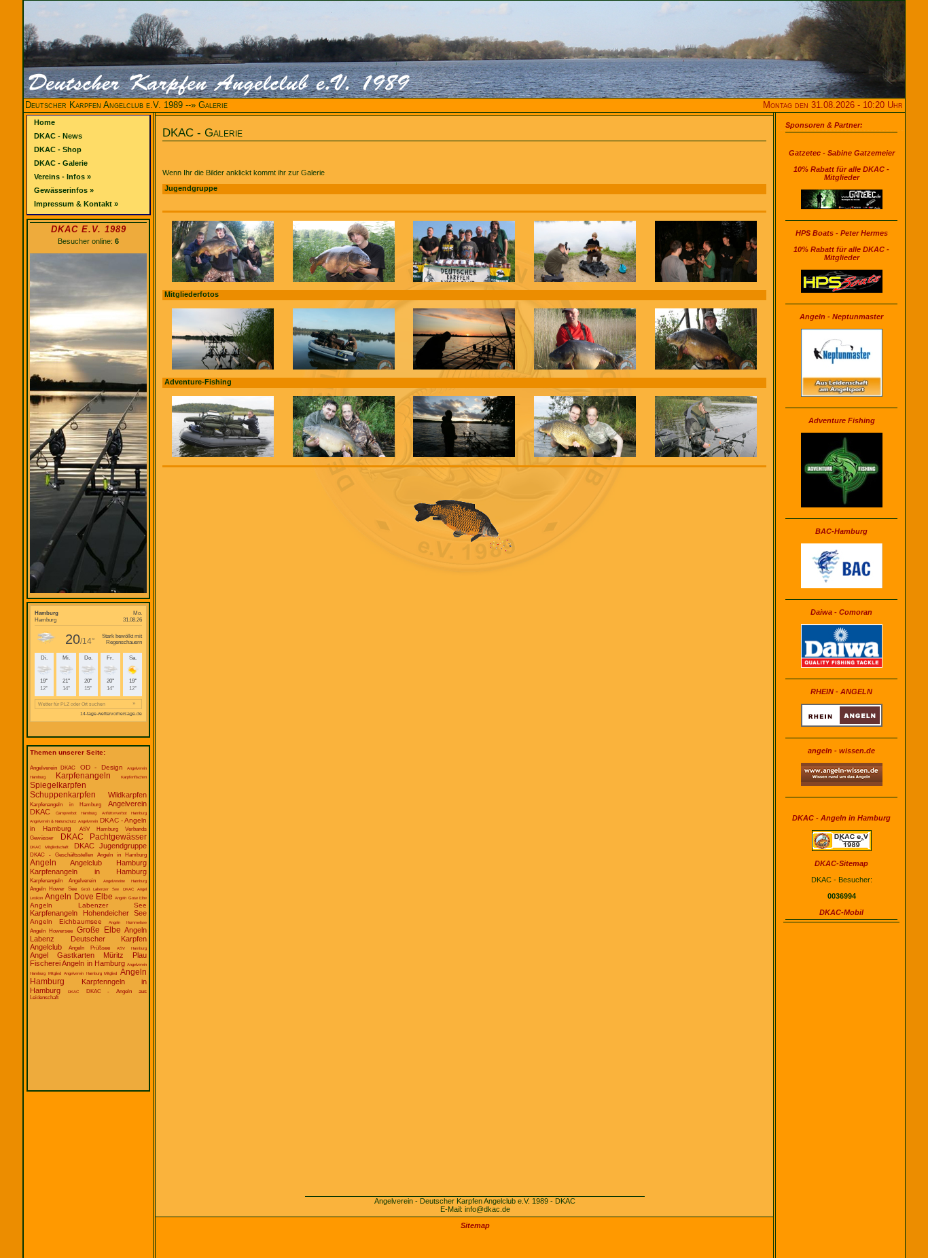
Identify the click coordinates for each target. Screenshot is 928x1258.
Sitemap (475, 1225)
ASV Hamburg (132, 948)
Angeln (43, 862)
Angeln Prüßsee (89, 948)
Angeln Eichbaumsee (66, 921)
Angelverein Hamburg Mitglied (90, 973)
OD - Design (101, 767)
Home (44, 122)
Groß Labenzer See (100, 889)
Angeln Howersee (51, 931)
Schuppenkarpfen (63, 794)
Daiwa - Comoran (841, 612)
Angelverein (88, 821)
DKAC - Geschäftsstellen (61, 855)
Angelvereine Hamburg (125, 881)
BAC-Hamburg (841, 531)
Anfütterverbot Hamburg (124, 813)
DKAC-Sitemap (841, 863)
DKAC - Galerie (61, 163)
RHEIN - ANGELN (841, 691)
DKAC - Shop (58, 149)
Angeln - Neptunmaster (841, 316)
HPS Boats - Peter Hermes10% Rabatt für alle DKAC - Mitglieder (841, 245)
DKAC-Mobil (841, 912)
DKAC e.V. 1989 (88, 229)
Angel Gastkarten (62, 955)
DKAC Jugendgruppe (110, 846)
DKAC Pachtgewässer (103, 837)
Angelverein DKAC (52, 768)
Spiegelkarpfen (58, 785)
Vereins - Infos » (62, 177)
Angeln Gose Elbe (131, 898)
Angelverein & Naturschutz (53, 821)
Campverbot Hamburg (76, 813)
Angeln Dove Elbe (79, 896)
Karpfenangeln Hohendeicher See (88, 913)
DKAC (73, 992)
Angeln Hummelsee (128, 922)
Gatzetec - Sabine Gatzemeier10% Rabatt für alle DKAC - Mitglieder (842, 165)
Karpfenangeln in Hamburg (65, 805)
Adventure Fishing (841, 420)
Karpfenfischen (134, 777)
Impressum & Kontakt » (76, 204)
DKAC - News (58, 136)
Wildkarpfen (127, 795)
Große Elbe (99, 930)
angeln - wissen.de (841, 751)
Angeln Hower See (53, 889)
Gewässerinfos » (64, 190)
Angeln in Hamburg (122, 855)
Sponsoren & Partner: (824, 125)
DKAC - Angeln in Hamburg (841, 818)
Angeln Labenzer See (88, 905)
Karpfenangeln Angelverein (63, 881)
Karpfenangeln (83, 775)
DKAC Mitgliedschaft (49, 847)
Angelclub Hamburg (108, 863)
